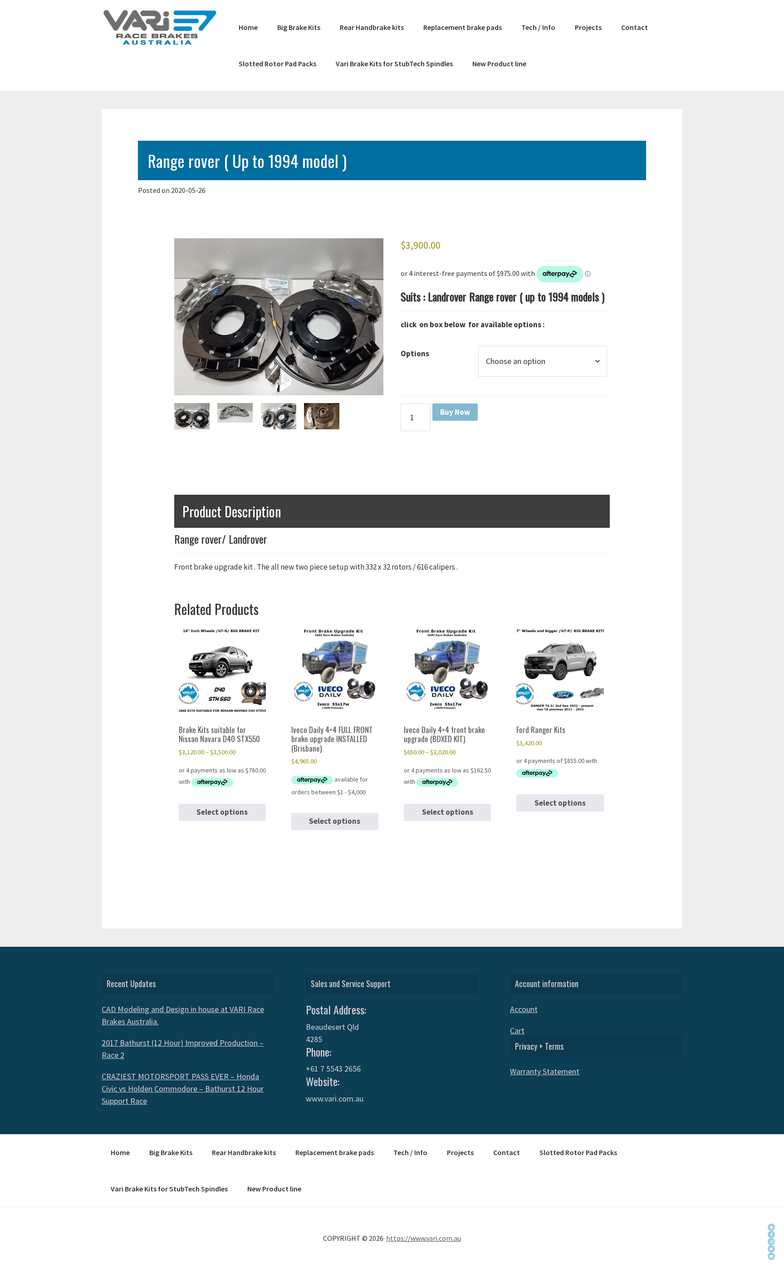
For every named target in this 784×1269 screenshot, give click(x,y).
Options (415, 354)
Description (208, 472)
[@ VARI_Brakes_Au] (771, 1249)
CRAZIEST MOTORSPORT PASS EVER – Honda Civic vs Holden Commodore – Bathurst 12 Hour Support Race (183, 1088)
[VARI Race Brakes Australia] (771, 1234)
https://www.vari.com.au (423, 1238)
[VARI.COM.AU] (771, 1227)
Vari (160, 27)
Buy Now (455, 412)
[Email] (771, 1256)
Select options (222, 812)
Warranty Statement (544, 1071)
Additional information (283, 472)
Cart (517, 1030)
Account (524, 1009)
